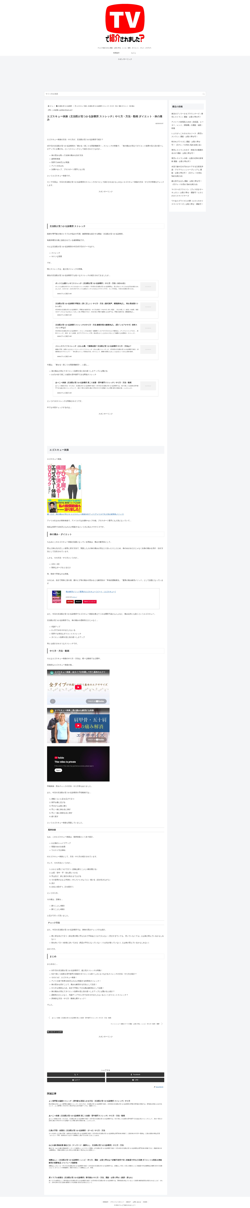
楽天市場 (70, 601)
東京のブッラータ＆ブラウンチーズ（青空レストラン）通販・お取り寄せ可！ (187, 115)
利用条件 (105, 1202)
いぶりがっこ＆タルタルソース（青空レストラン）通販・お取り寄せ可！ (187, 135)
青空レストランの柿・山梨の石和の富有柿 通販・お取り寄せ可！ (187, 159)
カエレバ (74, 597)
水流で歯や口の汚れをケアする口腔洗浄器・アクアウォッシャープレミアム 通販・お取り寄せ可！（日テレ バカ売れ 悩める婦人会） (187, 171)
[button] (204, 94)
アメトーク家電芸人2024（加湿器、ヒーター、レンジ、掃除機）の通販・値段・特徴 (187, 125)
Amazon (78, 601)
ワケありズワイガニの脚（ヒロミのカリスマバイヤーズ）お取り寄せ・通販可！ (187, 202)
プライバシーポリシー (117, 1202)
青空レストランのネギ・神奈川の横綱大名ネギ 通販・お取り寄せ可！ (187, 151)
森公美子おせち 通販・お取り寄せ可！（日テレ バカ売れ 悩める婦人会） (186, 182)
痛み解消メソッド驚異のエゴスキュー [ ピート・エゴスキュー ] (91, 592)
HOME (145, 1202)
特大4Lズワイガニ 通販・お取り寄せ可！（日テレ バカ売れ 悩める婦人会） (186, 143)
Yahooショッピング (89, 601)
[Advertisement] (125, 74)
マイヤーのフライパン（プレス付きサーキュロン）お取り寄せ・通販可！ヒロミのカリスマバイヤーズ (187, 192)
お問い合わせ (137, 1202)
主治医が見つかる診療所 (55, 1032)
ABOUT (128, 1202)
